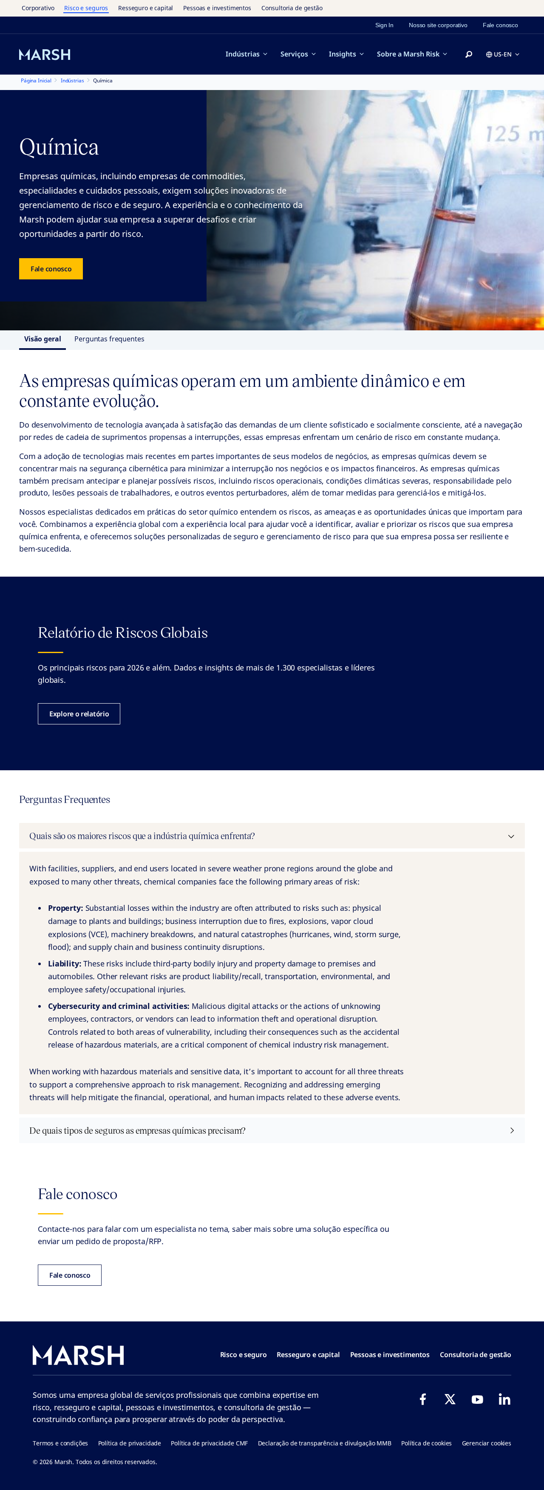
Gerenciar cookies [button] (486, 1443)
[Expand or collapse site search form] (468, 54)
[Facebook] (423, 1399)
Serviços (294, 54)
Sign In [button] (384, 25)
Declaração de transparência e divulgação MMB (324, 1443)
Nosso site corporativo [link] (438, 25)
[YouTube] (477, 1399)
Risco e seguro (243, 1354)
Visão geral (42, 339)
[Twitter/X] (450, 1399)
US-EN (503, 54)
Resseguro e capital (145, 8)
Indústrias (243, 54)
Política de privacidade (130, 1443)
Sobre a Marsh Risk (408, 54)
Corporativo (38, 8)
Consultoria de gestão (292, 8)
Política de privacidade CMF (209, 1443)
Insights (342, 54)
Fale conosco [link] (500, 25)
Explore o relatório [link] (79, 713)
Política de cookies (426, 1443)
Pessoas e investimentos (217, 8)
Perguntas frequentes (109, 339)
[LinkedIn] (504, 1399)
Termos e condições (60, 1443)
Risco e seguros (86, 8)
